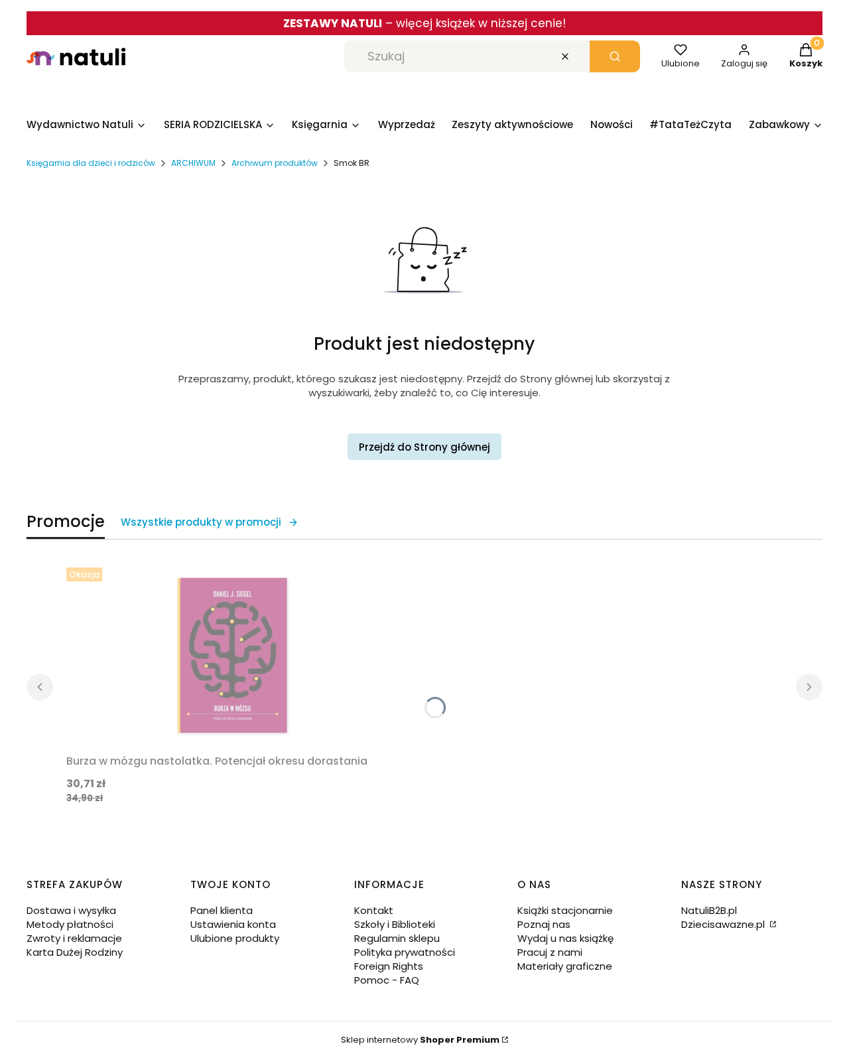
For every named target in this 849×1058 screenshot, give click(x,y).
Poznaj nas (543, 924)
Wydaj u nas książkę (565, 938)
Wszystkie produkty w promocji (201, 522)
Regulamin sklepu (397, 938)
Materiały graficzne (564, 966)
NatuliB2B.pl (709, 910)
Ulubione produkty (234, 938)
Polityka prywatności (404, 952)
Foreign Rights (388, 966)
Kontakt (373, 910)
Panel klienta (221, 910)
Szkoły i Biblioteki (394, 924)
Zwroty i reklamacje (74, 938)
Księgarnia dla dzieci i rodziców (91, 163)
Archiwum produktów (274, 163)
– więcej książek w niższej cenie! (424, 23)
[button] (615, 56)
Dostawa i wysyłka (71, 910)
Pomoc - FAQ (386, 980)
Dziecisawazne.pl (724, 924)
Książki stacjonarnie (565, 910)
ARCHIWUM (193, 163)
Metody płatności (70, 924)
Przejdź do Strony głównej (424, 447)
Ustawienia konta (233, 924)
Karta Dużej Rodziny (75, 952)
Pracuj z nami (549, 952)
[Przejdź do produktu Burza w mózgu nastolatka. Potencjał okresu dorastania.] (232, 655)
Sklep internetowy (420, 1039)
